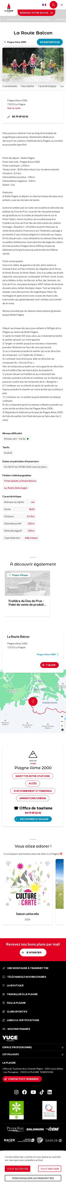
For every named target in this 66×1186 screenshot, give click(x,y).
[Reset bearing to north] (62, 726)
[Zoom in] (62, 716)
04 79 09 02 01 (20, 116)
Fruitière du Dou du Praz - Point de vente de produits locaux (27, 602)
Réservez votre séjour (34, 12)
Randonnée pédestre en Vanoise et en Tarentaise (28, 19)
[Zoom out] (62, 721)
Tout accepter (17, 1168)
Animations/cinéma (32, 798)
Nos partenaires (18, 1028)
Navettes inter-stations (33, 776)
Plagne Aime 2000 (46, 654)
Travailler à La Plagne (22, 994)
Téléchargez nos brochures (26, 976)
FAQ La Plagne (16, 1002)
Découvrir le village (34, 819)
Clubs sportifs (16, 1011)
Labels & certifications (22, 1020)
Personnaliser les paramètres (33, 1178)
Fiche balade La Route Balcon (20, 480)
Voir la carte (14, 107)
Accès (33, 783)
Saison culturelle (27, 914)
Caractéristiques (47, 85)
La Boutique (15, 985)
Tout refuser (49, 1168)
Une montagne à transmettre (28, 968)
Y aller (50, 665)
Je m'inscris (33, 952)
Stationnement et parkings (33, 790)
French (44, 5)
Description (27, 85)
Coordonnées (9, 85)
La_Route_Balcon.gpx (15, 487)
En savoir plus (50, 42)
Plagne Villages (20, 575)
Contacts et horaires (23, 1078)
